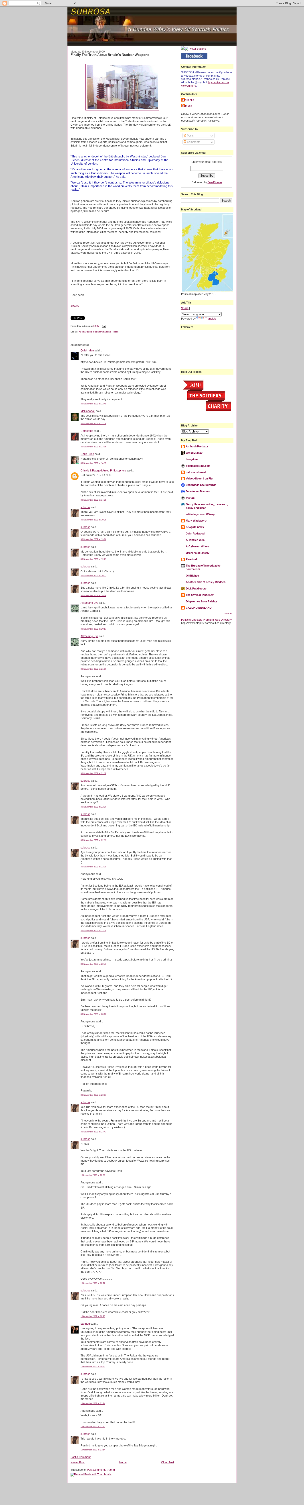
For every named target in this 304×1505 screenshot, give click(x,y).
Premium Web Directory (217, 619)
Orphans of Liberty (197, 552)
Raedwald (192, 559)
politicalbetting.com (198, 465)
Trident (115, 331)
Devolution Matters (198, 491)
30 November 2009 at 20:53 (93, 629)
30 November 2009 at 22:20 (93, 931)
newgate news (195, 527)
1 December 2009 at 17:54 (93, 1450)
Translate (211, 318)
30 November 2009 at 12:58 (93, 423)
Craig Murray (194, 452)
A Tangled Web (195, 539)
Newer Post (78, 1462)
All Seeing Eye (89, 602)
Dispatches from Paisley (201, 601)
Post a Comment (81, 1457)
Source (75, 305)
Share (184, 308)
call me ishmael (196, 472)
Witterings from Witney (200, 514)
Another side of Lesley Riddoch (205, 582)
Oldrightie (188, 99)
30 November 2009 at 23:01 (93, 1095)
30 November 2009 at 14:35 (93, 500)
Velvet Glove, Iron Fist (199, 478)
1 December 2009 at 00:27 (93, 1316)
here (193, 85)
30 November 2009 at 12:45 (93, 404)
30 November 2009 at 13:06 (93, 447)
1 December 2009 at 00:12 (93, 1283)
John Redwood (195, 533)
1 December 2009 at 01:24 (93, 1403)
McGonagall (88, 411)
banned (85, 1323)
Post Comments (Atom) (101, 1469)
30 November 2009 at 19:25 (93, 520)
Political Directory (191, 619)
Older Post (167, 1462)
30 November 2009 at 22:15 (93, 867)
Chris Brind (87, 454)
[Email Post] (103, 326)
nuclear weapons (102, 331)
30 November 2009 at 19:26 (93, 539)
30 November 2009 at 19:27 (93, 559)
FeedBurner (215, 182)
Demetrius (87, 430)
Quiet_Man (87, 350)
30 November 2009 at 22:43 (93, 964)
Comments (193, 142)
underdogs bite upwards (201, 484)
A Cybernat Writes (197, 546)
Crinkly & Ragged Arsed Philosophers (103, 470)
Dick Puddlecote (196, 588)
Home (123, 1462)
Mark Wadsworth (196, 520)
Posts (190, 135)
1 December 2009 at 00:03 (93, 1175)
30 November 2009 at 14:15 (93, 463)
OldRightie (192, 575)
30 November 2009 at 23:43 (93, 1132)
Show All (228, 613)
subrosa (85, 507)
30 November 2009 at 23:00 (93, 1014)
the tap (190, 497)
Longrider (192, 459)
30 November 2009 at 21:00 (93, 669)
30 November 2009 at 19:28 (93, 595)
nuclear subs (85, 331)
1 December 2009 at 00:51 (93, 1367)
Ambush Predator (197, 446)
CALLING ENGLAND (199, 607)
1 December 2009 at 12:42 (93, 1426)
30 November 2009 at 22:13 (93, 840)
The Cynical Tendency (200, 594)
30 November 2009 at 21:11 (93, 773)
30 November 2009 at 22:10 (93, 807)
